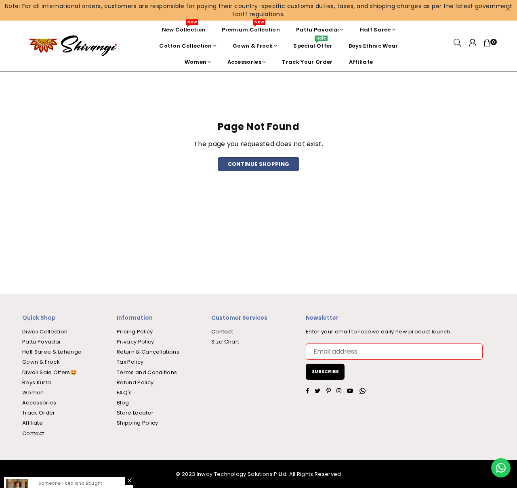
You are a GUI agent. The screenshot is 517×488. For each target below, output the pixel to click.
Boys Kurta (36, 382)
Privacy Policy (135, 342)
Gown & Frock (253, 46)
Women (196, 62)
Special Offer (312, 44)
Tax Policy (130, 362)
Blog (123, 402)
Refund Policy (135, 382)
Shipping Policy (137, 423)
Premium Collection (251, 28)
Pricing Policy (135, 331)
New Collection (184, 28)
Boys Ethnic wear (373, 46)
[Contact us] (501, 468)
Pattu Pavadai (317, 30)
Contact (33, 433)
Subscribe (325, 371)
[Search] (457, 46)
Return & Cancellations (148, 352)
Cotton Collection (185, 46)
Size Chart (225, 342)
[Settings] (472, 46)
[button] (487, 46)
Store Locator (135, 413)
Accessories (244, 62)
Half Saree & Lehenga (52, 352)
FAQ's (124, 392)
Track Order (38, 413)
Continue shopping (258, 164)
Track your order (307, 62)
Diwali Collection (44, 331)
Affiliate (361, 62)
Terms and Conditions (147, 372)
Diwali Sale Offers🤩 (49, 372)
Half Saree (375, 30)
